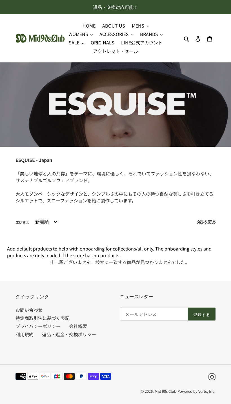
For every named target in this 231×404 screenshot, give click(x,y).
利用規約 (24, 334)
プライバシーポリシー (38, 326)
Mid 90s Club (165, 391)
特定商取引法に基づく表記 (42, 318)
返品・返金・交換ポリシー (69, 334)
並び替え (22, 222)
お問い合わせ (29, 309)
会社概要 (78, 326)
